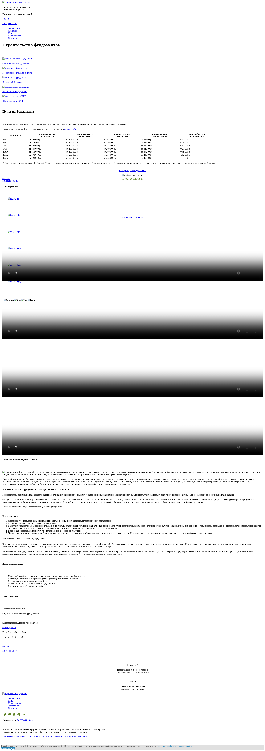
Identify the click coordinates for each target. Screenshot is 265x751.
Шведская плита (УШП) (13, 101)
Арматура (12, 31)
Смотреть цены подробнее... (132, 170)
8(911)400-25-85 (9, 23)
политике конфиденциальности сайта (174, 746)
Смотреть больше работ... (132, 217)
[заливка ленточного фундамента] (14, 77)
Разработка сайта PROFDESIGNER (70, 737)
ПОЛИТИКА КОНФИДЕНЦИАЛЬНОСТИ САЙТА (27, 737)
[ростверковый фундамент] (15, 87)
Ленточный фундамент (13, 82)
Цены (10, 33)
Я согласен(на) (8, 748)
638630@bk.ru (9, 627)
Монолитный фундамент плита (17, 73)
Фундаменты (14, 28)
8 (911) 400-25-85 (25, 720)
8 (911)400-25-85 (10, 181)
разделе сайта (70, 129)
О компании (14, 706)
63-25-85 (6, 19)
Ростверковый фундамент (14, 91)
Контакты (12, 38)
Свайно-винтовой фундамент (16, 63)
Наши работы (14, 36)
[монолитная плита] (15, 68)
